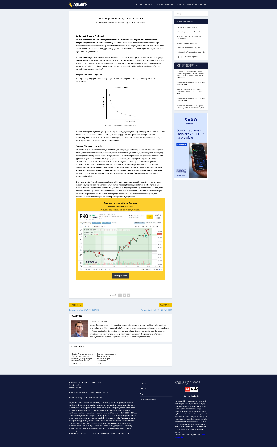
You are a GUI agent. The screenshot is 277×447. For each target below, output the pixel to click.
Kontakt (143, 389)
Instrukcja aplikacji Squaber (187, 27)
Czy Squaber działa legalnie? (187, 57)
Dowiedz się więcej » (191, 396)
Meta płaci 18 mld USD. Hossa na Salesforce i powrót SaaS (189, 91)
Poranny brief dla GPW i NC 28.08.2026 (191, 83)
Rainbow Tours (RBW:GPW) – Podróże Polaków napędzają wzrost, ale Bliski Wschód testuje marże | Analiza (190, 74)
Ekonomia (141, 22)
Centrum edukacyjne (164, 4)
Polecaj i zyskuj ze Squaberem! (188, 32)
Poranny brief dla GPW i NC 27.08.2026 (191, 99)
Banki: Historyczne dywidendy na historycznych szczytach (106, 357)
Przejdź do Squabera (196, 4)
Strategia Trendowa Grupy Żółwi (189, 48)
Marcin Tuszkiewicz (116, 22)
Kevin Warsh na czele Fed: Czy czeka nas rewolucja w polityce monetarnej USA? (82, 357)
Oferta (180, 4)
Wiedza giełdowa (144, 4)
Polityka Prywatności (148, 399)
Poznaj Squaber (120, 275)
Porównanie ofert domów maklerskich (191, 52)
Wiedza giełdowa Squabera (187, 43)
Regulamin (144, 394)
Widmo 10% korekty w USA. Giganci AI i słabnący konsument (191, 107)
